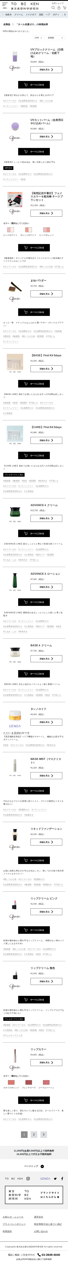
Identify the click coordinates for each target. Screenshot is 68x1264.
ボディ (56, 14)
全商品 (6, 24)
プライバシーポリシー (14, 1224)
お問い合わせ (41, 1231)
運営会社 (38, 1217)
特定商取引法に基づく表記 (48, 1224)
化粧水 (8, 14)
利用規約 (7, 1231)
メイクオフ (31, 14)
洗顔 (41, 14)
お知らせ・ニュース (13, 1217)
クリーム (18, 14)
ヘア (48, 14)
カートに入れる (37, 85)
